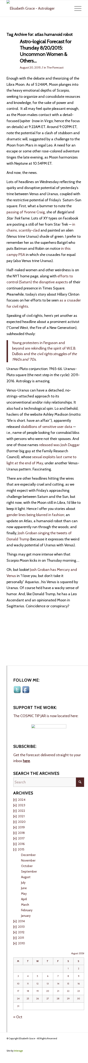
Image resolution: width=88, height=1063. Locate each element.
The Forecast (55, 67)
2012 (21, 932)
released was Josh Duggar (59, 445)
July (23, 882)
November (28, 860)
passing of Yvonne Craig (26, 212)
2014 (21, 921)
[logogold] (36, 8)
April (24, 899)
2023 (21, 805)
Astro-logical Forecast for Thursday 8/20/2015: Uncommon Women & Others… (45, 51)
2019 (21, 827)
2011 (21, 938)
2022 (21, 811)
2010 (21, 943)
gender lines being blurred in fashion (35, 515)
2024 (21, 800)
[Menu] (75, 8)
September (29, 871)
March (25, 905)
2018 (21, 833)
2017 (21, 838)
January (26, 916)
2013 (21, 927)
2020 (22, 822)
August (25, 877)
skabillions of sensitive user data (46, 426)
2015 (21, 849)
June (24, 888)
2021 (21, 816)
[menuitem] (75, 8)
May (24, 893)
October (27, 866)
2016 (21, 844)
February (27, 910)
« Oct (17, 1017)
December (28, 855)
